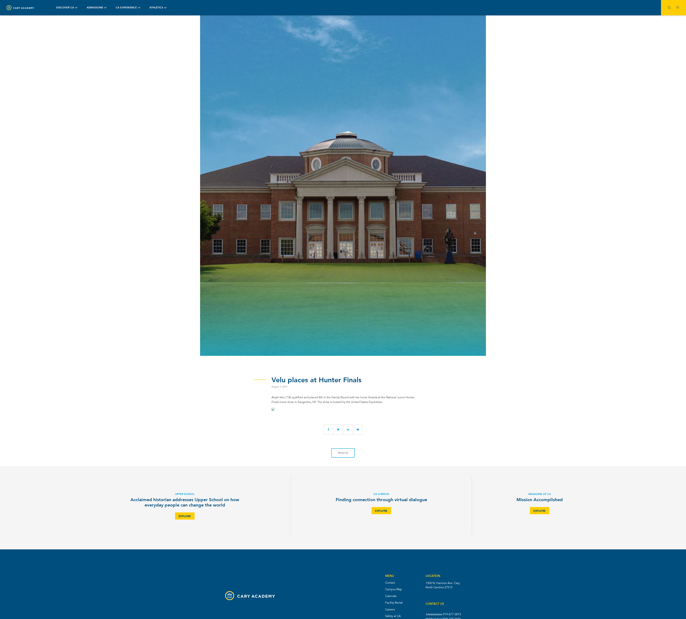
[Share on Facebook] (328, 429)
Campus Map (393, 589)
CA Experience (126, 7)
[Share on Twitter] (338, 429)
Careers (390, 609)
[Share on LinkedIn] (348, 429)
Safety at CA (393, 616)
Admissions (95, 7)
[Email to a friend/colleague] (358, 429)
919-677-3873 (452, 614)
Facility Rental (394, 603)
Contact (390, 583)
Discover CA (65, 7)
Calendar (391, 596)
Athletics (156, 7)
